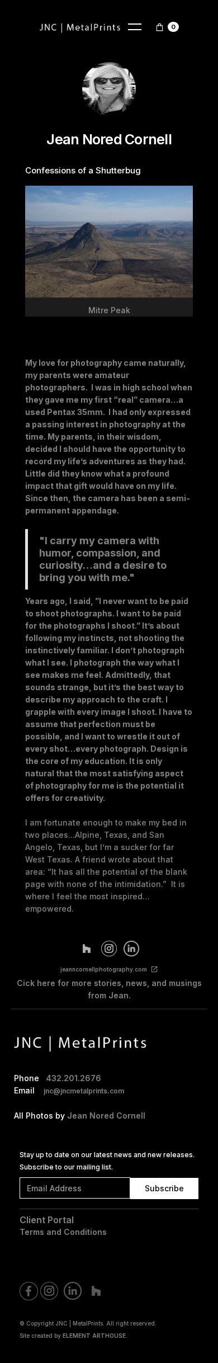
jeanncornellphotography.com (103, 969)
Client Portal (47, 1219)
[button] (134, 26)
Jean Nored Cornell (106, 1115)
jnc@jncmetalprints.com (84, 1091)
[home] (80, 27)
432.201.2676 (73, 1078)
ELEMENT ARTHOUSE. (95, 1335)
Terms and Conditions (63, 1232)
